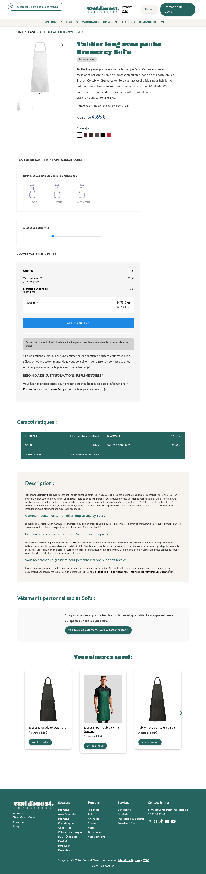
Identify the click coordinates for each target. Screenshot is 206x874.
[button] (25, 713)
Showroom (19, 822)
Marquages (90, 22)
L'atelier (128, 22)
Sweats (92, 823)
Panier (149, 9)
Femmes (32, 32)
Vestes (92, 828)
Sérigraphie (124, 810)
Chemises (93, 819)
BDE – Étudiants (67, 837)
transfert (167, 572)
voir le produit (40, 742)
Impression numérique (131, 819)
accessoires (72, 542)
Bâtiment (63, 810)
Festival (62, 841)
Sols (49, 495)
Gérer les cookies (103, 866)
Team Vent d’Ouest (24, 817)
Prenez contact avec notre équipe (45, 389)
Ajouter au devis (78, 323)
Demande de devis (173, 9)
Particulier (64, 846)
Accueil (20, 32)
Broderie (123, 814)
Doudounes (95, 832)
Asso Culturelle (67, 814)
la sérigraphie (118, 572)
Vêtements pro (96, 837)
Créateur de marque (70, 832)
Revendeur (64, 850)
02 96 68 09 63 (156, 814)
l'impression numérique (143, 572)
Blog (16, 826)
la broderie (101, 572)
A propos (18, 813)
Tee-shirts (93, 810)
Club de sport (66, 823)
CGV (146, 860)
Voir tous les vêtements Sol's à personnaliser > (98, 630)
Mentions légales (129, 860)
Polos (91, 814)
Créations (110, 22)
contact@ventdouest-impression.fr (168, 810)
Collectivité (64, 828)
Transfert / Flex (126, 823)
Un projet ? (53, 22)
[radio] (79, 135)
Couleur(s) (83, 128)
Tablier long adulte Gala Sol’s (47, 728)
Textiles (72, 22)
